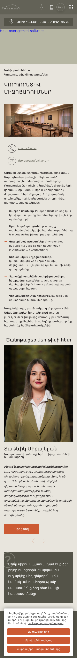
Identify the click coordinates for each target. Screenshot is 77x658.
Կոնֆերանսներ (15, 70)
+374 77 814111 (27, 148)
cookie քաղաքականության (45, 623)
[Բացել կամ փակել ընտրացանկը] (73, 7)
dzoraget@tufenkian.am (33, 160)
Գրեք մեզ (22, 529)
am (60, 7)
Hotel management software (22, 31)
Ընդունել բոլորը (38, 631)
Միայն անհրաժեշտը (38, 640)
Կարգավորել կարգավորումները (38, 649)
